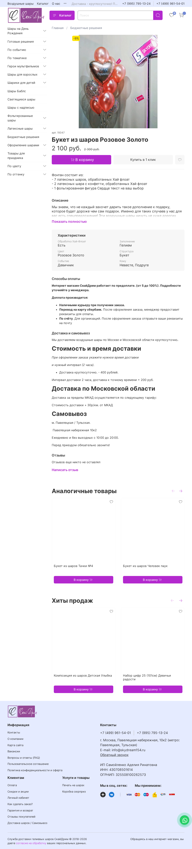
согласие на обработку (31, 843)
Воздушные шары (21, 3)
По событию (17, 50)
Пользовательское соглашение (28, 763)
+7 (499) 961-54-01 (170, 3)
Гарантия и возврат (20, 810)
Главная (58, 28)
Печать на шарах (73, 785)
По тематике (17, 58)
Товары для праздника (16, 155)
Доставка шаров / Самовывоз (27, 823)
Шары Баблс (17, 91)
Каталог (43, 3)
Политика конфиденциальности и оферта (35, 770)
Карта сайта (15, 745)
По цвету (14, 166)
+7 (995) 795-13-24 (136, 3)
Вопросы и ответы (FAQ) (24, 757)
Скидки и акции (18, 791)
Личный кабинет (18, 797)
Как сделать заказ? (20, 804)
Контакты (14, 732)
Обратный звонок (114, 755)
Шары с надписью (21, 107)
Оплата (12, 785)
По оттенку (16, 174)
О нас (56, 3)
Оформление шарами (23, 145)
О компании (15, 738)
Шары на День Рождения (18, 31)
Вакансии (14, 751)
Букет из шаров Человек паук (145, 566)
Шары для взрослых (23, 74)
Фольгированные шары (20, 118)
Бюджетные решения (86, 28)
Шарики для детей (21, 83)
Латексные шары (20, 128)
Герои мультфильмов (23, 66)
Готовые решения (21, 41)
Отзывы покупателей (21, 816)
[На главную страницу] (26, 15)
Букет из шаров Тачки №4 (73, 566)
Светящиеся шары (21, 99)
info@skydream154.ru (128, 750)
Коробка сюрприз (74, 791)
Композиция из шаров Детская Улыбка (83, 675)
